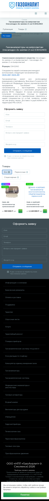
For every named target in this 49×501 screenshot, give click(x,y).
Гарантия (9, 312)
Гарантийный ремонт (14, 334)
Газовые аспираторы (13, 395)
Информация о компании (16, 283)
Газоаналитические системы (17, 378)
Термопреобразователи (15, 439)
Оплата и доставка (13, 297)
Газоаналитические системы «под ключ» (22, 349)
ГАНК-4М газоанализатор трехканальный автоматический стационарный (8, 206)
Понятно (25, 495)
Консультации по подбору (16, 356)
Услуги (8, 327)
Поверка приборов (13, 341)
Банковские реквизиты (14, 290)
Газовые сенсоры (12, 446)
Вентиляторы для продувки (16, 409)
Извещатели (10, 417)
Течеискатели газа (12, 431)
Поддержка (10, 305)
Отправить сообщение (22, 151)
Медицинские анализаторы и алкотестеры (17, 386)
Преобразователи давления (16, 453)
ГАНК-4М (15, 75)
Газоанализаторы (12, 371)
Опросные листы (12, 319)
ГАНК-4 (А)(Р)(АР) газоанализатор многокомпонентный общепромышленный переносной (35, 206)
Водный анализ (11, 402)
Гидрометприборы (13, 424)
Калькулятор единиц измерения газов (21, 363)
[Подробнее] (20, 211)
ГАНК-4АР (6, 75)
